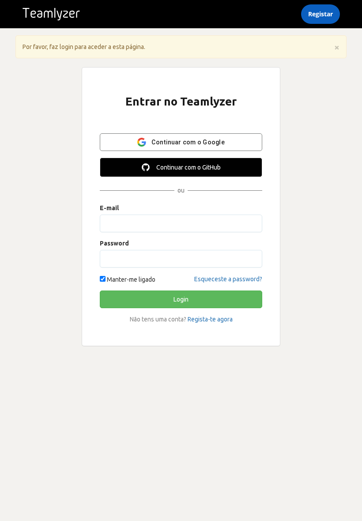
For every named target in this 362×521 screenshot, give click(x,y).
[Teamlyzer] (51, 14)
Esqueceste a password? (228, 279)
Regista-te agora (210, 319)
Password (114, 243)
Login (181, 299)
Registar (320, 14)
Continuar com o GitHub (188, 167)
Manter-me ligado (130, 279)
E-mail (109, 207)
